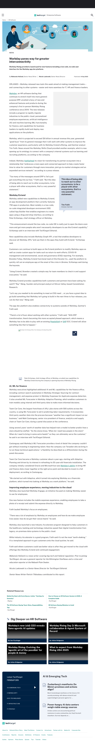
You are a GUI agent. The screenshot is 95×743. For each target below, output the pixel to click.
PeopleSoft (55, 322)
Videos (44, 739)
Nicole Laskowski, (45, 76)
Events (44, 735)
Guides (4, 739)
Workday (13, 93)
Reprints (13, 735)
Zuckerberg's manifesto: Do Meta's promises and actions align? (62, 687)
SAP (64, 322)
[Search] (92, 15)
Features (50, 735)
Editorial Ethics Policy (16, 730)
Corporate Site (76, 730)
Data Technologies (14, 698)
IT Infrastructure (13, 703)
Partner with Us (57, 730)
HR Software (12, 20)
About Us (5, 730)
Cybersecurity (12, 693)
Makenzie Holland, (17, 76)
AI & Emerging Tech (13, 687)
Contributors (6, 735)
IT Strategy (11, 709)
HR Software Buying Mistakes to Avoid (61, 605)
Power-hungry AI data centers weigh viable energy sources (63, 705)
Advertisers (48, 730)
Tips (32, 739)
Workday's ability (67, 466)
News (11, 53)
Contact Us (39, 730)
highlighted (29, 161)
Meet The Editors (29, 730)
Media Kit (67, 730)
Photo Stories (19, 739)
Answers (20, 735)
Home (4, 20)
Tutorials (38, 739)
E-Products (36, 735)
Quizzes (27, 739)
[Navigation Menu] (3, 15)
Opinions (10, 739)
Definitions (28, 735)
